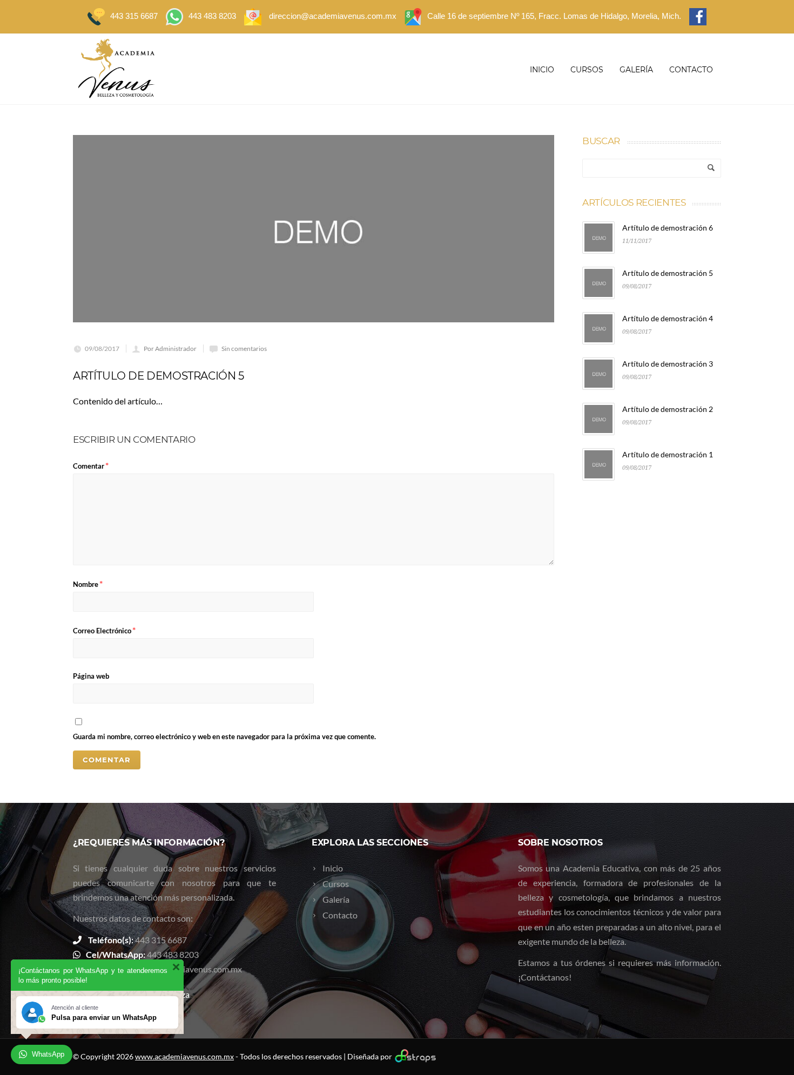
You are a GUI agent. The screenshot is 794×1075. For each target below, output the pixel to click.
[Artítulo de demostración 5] (313, 228)
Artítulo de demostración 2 (667, 409)
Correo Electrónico (104, 630)
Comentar (91, 465)
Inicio (542, 70)
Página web (91, 676)
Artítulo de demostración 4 (667, 318)
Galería (636, 70)
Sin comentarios (244, 348)
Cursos (586, 70)
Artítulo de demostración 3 (667, 363)
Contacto (691, 70)
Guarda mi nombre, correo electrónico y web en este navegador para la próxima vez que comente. (224, 736)
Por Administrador (170, 348)
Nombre (88, 583)
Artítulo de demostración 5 (667, 273)
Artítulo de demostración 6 (667, 227)
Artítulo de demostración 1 (667, 454)
